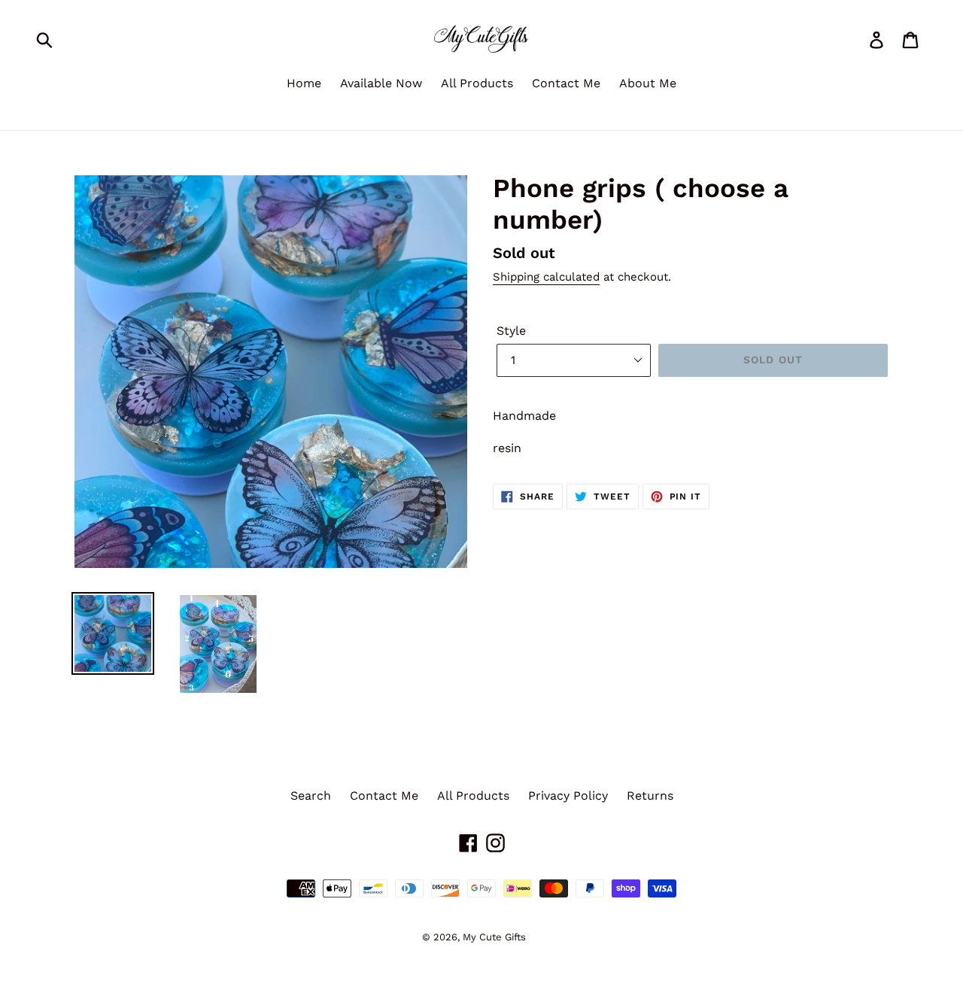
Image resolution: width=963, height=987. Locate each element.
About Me (647, 83)
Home (304, 83)
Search (310, 795)
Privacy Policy (568, 795)
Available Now (381, 83)
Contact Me (566, 83)
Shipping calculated (546, 277)
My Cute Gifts (494, 937)
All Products (477, 83)
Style (511, 330)
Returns (650, 795)
